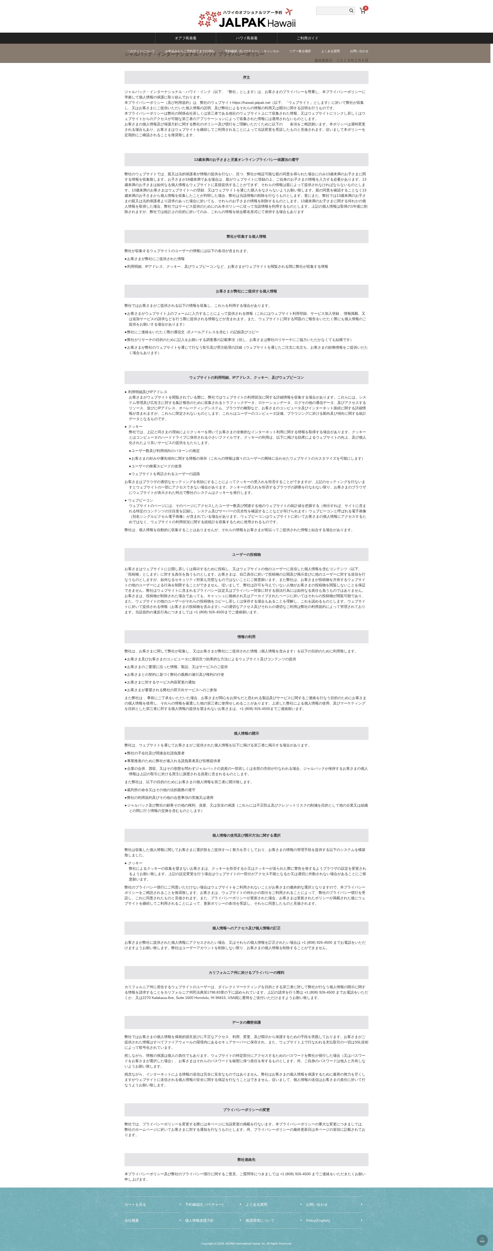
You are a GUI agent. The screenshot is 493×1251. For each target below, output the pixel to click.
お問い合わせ (359, 51)
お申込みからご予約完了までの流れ (189, 51)
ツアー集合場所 (300, 51)
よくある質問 (330, 51)
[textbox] (333, 11)
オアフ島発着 (185, 38)
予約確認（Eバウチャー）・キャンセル (252, 51)
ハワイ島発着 (247, 38)
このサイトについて (141, 51)
